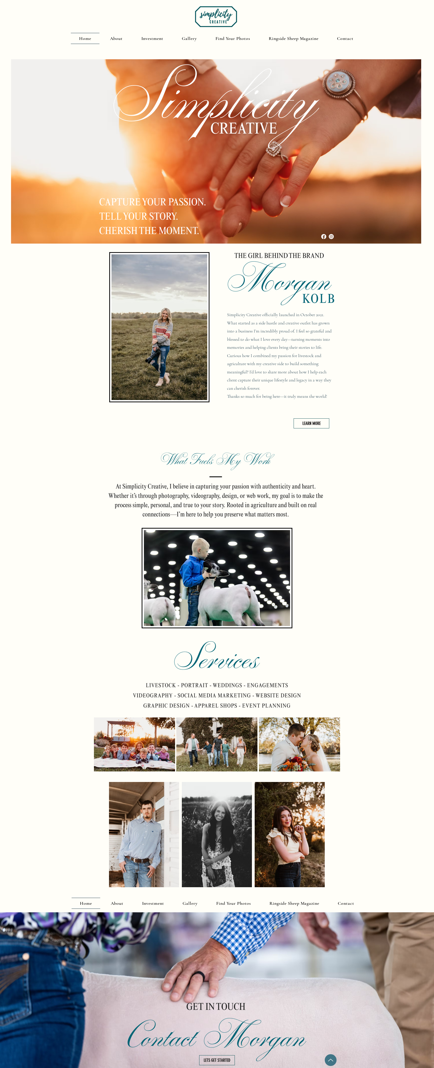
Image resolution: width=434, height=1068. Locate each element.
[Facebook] (323, 236)
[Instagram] (331, 236)
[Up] (331, 1060)
